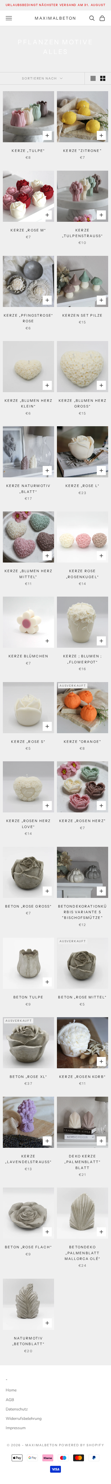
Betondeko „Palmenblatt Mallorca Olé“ (82, 1253)
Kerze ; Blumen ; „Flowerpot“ (82, 659)
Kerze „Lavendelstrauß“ (28, 1159)
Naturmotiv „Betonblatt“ (28, 1341)
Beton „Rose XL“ (28, 1077)
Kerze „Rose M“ (28, 230)
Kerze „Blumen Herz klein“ (29, 403)
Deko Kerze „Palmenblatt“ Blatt (82, 1162)
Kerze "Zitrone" (82, 151)
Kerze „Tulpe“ (28, 151)
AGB (10, 1400)
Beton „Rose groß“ (28, 906)
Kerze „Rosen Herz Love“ (28, 824)
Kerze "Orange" (82, 741)
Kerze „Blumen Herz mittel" (29, 574)
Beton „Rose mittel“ (82, 997)
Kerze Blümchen (28, 656)
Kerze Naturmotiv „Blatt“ (28, 489)
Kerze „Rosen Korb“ (82, 1077)
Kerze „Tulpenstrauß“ (82, 233)
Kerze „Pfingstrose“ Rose (28, 318)
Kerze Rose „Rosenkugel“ (82, 574)
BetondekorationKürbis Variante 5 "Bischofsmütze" (82, 912)
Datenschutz (17, 1409)
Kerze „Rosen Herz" (82, 821)
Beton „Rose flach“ (28, 1247)
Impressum (16, 1428)
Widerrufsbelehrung (24, 1418)
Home (11, 1390)
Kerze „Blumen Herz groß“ (83, 403)
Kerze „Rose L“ (82, 486)
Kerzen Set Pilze (82, 315)
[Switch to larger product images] (93, 78)
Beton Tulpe (28, 997)
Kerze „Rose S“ (28, 741)
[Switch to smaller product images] (102, 78)
